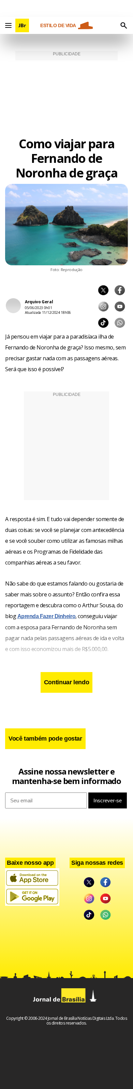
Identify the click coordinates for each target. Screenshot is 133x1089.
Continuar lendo (66, 682)
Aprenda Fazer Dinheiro (46, 616)
